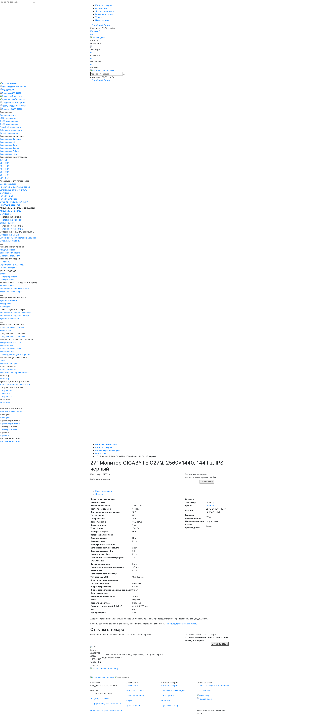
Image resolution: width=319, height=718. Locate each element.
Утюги (3, 273)
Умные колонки (7, 223)
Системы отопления (10, 255)
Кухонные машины (9, 300)
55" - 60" (4, 172)
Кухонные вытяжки (9, 318)
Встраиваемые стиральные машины (18, 238)
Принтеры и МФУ (8, 429)
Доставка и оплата (104, 11)
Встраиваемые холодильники (14, 288)
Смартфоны (6, 390)
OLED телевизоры (9, 124)
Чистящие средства (10, 205)
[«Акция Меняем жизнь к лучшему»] (104, 668)
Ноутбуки (5, 417)
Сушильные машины (10, 240)
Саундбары (5, 193)
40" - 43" (4, 166)
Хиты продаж (168, 695)
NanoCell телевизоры (10, 127)
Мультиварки (6, 345)
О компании (101, 8)
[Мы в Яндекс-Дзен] (97, 37)
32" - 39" (4, 163)
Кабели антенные (8, 199)
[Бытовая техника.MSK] (102, 677)
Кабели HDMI (6, 196)
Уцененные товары (170, 705)
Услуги (98, 17)
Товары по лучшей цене (173, 690)
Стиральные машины (10, 235)
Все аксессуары (8, 184)
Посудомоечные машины (12, 336)
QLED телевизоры (9, 121)
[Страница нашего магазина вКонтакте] (203, 695)
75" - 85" (4, 178)
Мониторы (5, 402)
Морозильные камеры (11, 291)
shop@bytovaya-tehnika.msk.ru (182, 623)
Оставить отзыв (220, 644)
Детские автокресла (10, 441)
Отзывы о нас (203, 690)
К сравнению (206, 481)
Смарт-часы (6, 396)
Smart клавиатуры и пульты (13, 190)
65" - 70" (4, 175)
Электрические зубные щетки (15, 384)
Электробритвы (8, 369)
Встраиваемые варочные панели (16, 312)
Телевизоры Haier (8, 154)
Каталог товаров (103, 5)
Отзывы (99, 494)
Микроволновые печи (10, 342)
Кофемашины (6, 330)
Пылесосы (5, 261)
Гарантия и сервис (104, 14)
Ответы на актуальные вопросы (213, 685)
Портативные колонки (11, 220)
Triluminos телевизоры (11, 130)
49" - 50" (4, 169)
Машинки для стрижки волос (14, 372)
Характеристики (103, 491)
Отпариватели (7, 279)
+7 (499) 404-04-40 (100, 25)
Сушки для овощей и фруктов (15, 354)
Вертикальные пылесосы (12, 264)
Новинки (165, 700)
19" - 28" (4, 160)
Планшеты (5, 393)
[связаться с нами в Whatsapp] (91, 46)
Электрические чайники (12, 327)
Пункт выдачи (102, 20)
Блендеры (5, 306)
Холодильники (7, 285)
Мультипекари (7, 351)
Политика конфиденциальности (106, 710)
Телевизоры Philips (9, 151)
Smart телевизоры (9, 133)
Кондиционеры (7, 249)
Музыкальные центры (10, 211)
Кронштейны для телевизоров (15, 187)
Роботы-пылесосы (9, 267)
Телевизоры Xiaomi (9, 148)
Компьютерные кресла (11, 411)
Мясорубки (5, 303)
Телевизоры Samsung (10, 139)
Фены (2, 360)
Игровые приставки (10, 423)
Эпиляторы (5, 378)
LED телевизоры (8, 118)
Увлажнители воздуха (11, 252)
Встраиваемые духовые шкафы (15, 315)
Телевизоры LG (7, 142)
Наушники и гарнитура (11, 229)
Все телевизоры (8, 115)
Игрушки (4, 435)
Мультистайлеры (8, 363)
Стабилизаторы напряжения (14, 202)
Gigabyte (210, 505)
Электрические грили (11, 348)
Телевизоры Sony (8, 145)
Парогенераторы (8, 276)
